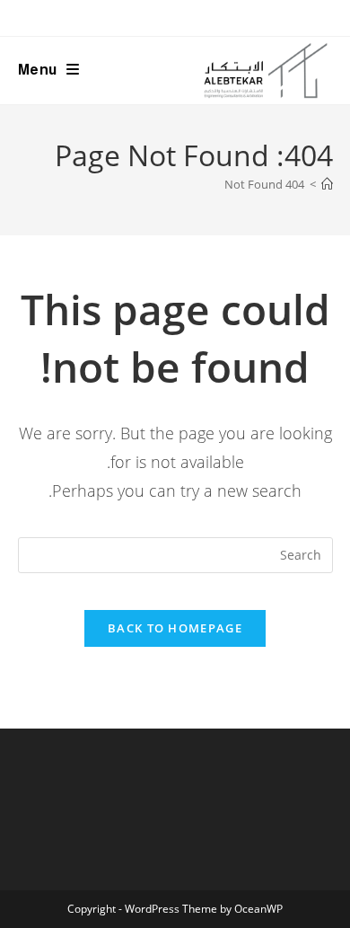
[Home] (327, 184)
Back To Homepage (175, 628)
